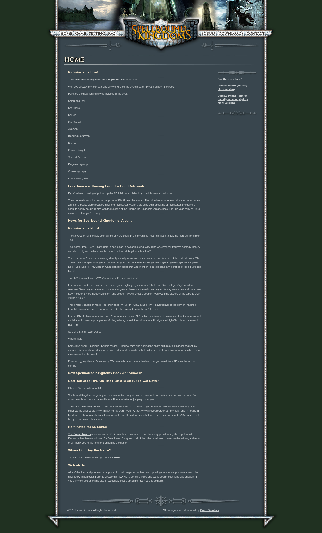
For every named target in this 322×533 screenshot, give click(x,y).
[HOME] (66, 33)
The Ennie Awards (79, 434)
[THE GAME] (80, 33)
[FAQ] (113, 33)
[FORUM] (209, 33)
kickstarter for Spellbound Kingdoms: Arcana (101, 79)
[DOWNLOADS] (231, 33)
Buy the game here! (230, 79)
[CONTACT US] (255, 33)
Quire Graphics (209, 510)
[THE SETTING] (97, 33)
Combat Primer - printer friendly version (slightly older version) (233, 99)
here (117, 457)
